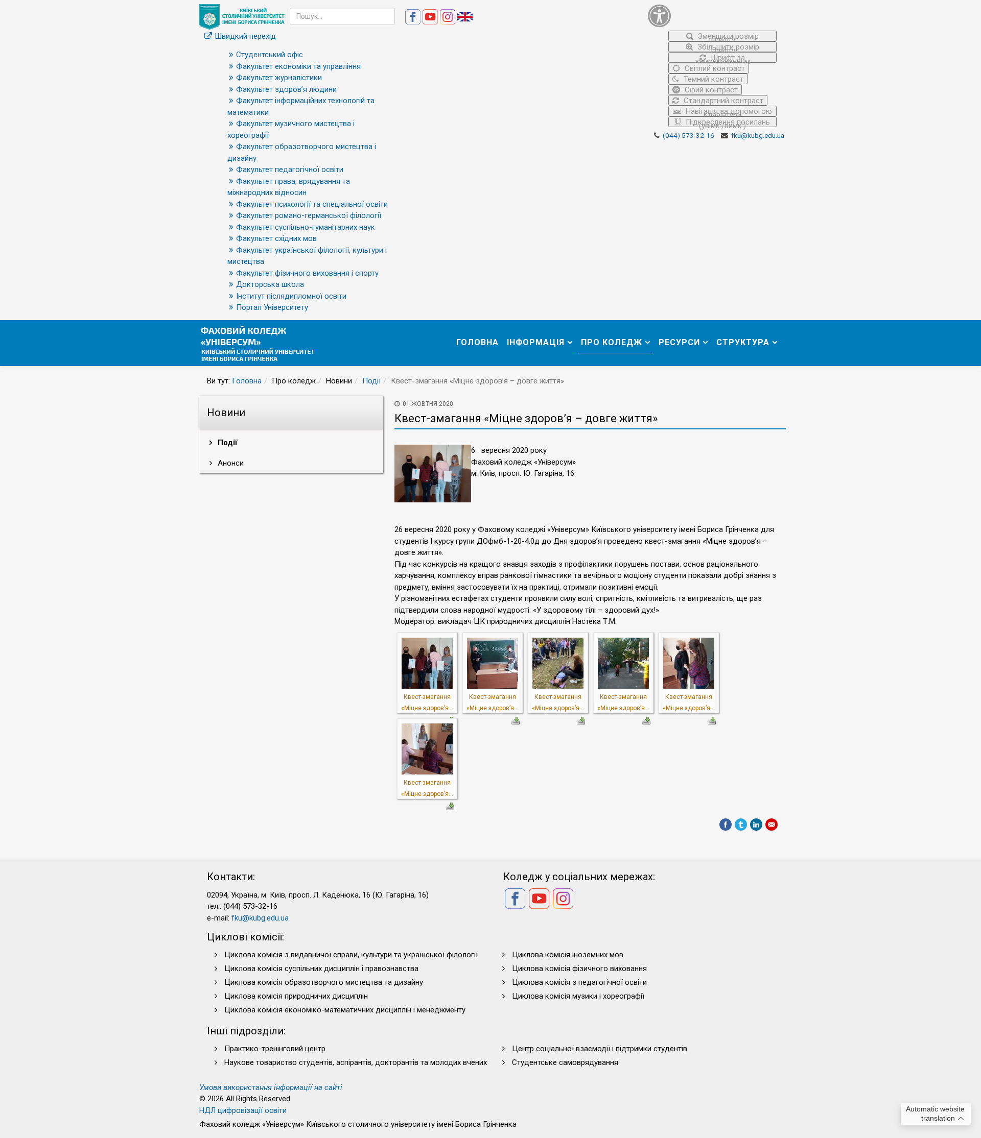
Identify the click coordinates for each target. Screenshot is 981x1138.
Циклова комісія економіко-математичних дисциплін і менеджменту (344, 1009)
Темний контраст (712, 79)
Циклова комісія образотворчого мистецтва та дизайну (323, 982)
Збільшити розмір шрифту (727, 47)
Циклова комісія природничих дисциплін (296, 996)
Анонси (230, 463)
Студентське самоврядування (565, 1062)
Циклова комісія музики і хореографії (578, 996)
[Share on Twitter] (741, 824)
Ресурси (679, 342)
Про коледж (611, 342)
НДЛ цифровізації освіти (243, 1110)
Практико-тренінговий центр (274, 1048)
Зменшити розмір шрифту (727, 36)
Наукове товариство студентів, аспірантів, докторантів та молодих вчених (355, 1062)
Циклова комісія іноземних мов (567, 954)
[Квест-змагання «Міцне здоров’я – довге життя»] (427, 662)
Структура (742, 342)
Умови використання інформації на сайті (270, 1087)
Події (371, 380)
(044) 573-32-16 (688, 135)
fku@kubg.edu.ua (757, 135)
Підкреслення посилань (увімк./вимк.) (727, 122)
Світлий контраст (714, 68)
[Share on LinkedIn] (756, 824)
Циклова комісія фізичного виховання (579, 968)
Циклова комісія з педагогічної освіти (579, 982)
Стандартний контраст (722, 100)
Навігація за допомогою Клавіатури (728, 111)
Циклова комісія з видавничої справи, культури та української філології (351, 954)
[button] (712, 15)
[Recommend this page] (771, 824)
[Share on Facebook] (725, 824)
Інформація (536, 342)
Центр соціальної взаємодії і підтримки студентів (599, 1048)
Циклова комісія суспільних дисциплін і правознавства (321, 968)
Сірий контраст (710, 89)
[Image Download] (515, 719)
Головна (477, 342)
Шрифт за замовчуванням (722, 58)
